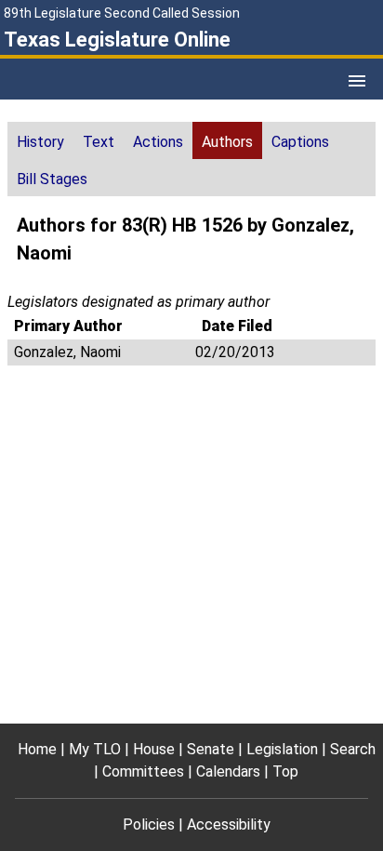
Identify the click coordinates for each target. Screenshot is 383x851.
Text (98, 142)
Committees (143, 771)
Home (37, 749)
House (154, 749)
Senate (210, 749)
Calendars (228, 771)
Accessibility (229, 824)
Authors (227, 142)
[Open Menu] (357, 81)
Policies (149, 824)
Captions (300, 142)
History (40, 142)
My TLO (95, 749)
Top (285, 771)
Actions (158, 142)
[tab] (40, 140)
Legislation (282, 749)
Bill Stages (52, 179)
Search (353, 749)
